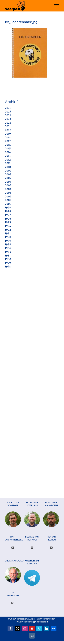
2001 (8, 200)
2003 (8, 192)
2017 (8, 141)
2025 (8, 111)
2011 (7, 163)
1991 (8, 233)
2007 (8, 178)
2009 (8, 170)
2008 (8, 174)
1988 (8, 244)
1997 (8, 214)
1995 (8, 222)
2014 (8, 152)
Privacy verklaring (25, 622)
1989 (8, 240)
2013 (8, 155)
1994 (8, 226)
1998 (8, 211)
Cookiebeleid (41, 622)
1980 (8, 259)
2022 (8, 122)
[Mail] (12, 547)
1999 (8, 207)
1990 (8, 237)
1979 (8, 263)
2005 (8, 185)
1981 (8, 255)
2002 (8, 196)
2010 (8, 167)
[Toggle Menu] (57, 5)
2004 (8, 189)
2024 (8, 115)
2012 (8, 159)
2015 (8, 148)
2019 (8, 133)
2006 (8, 181)
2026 (8, 108)
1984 (8, 251)
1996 (8, 218)
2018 (8, 137)
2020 (8, 130)
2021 (8, 126)
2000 (8, 203)
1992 (8, 229)
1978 (8, 266)
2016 (8, 144)
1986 (8, 248)
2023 (8, 119)
